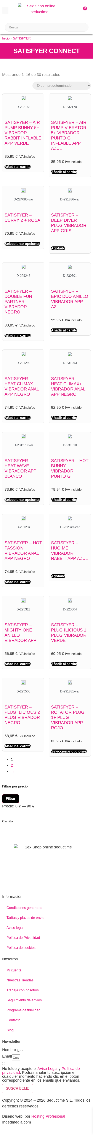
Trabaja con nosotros (22, 990)
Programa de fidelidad (23, 1010)
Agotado (58, 248)
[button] (5, 10)
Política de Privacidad (23, 938)
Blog (10, 1030)
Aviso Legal (47, 1068)
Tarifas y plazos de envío (25, 918)
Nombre (9, 1050)
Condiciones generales (24, 908)
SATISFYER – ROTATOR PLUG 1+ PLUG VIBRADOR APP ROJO (68, 717)
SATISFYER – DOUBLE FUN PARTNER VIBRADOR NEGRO (18, 301)
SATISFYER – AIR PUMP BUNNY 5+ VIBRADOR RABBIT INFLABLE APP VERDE (23, 133)
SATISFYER (22, 38)
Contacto (13, 1020)
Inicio (6, 38)
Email (7, 1056)
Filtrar (10, 798)
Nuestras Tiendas (20, 980)
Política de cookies (20, 948)
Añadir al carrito (18, 167)
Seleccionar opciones (22, 244)
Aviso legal (15, 928)
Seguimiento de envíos (24, 1000)
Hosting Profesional (48, 1116)
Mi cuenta (13, 970)
